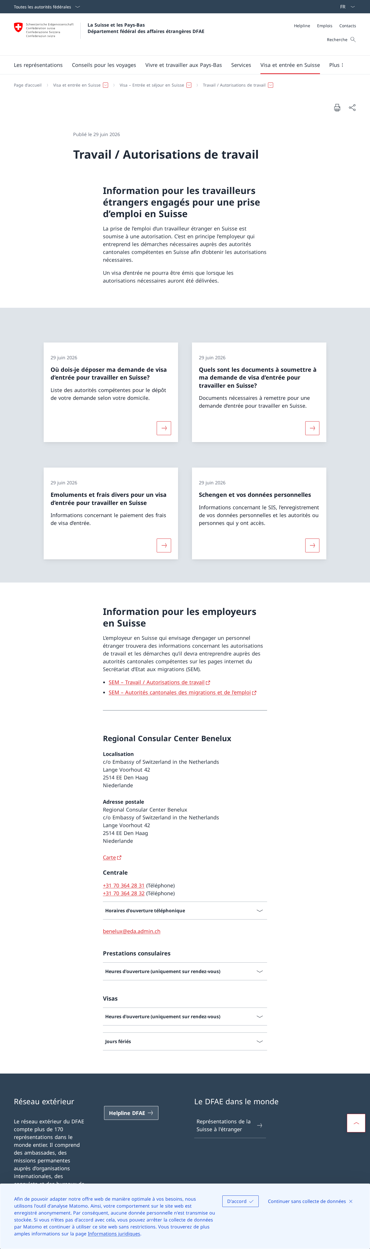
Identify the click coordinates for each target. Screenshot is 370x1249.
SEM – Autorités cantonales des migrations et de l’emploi (180, 692)
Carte (109, 857)
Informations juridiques (114, 1233)
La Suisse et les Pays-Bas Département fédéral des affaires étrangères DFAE (146, 28)
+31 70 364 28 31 (124, 885)
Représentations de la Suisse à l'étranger (224, 1125)
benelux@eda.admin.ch (131, 931)
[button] (38, 65)
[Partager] (352, 107)
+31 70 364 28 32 (124, 893)
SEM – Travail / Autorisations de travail (157, 682)
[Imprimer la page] (337, 107)
